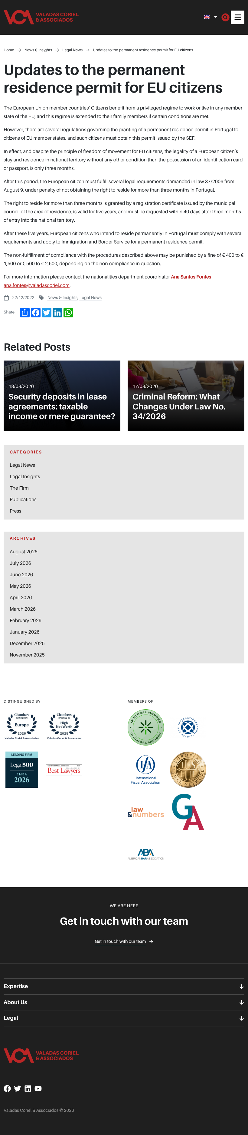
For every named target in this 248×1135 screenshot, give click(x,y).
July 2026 (20, 563)
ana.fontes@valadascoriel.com (37, 285)
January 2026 (25, 632)
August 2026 (24, 551)
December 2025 (27, 643)
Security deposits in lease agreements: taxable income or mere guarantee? (61, 406)
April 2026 (21, 597)
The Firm (19, 488)
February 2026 (25, 620)
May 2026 (20, 586)
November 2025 (27, 655)
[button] (237, 17)
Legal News (90, 297)
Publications (23, 499)
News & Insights (62, 297)
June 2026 (21, 574)
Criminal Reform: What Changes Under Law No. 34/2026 (179, 406)
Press (15, 511)
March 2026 (23, 609)
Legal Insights (25, 476)
